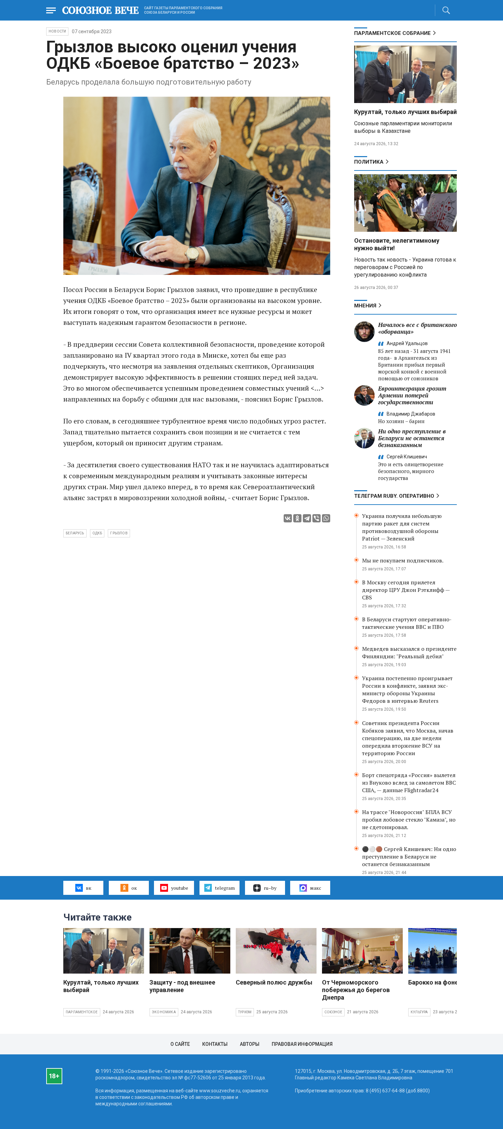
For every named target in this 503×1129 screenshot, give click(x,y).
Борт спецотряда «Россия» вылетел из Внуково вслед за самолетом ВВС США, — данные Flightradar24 (409, 782)
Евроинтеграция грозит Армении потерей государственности (412, 395)
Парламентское (82, 1012)
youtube (179, 888)
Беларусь (75, 533)
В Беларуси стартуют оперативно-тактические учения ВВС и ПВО (407, 623)
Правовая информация (302, 1044)
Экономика (164, 1012)
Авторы (249, 1044)
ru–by (270, 888)
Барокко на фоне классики (447, 982)
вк (88, 888)
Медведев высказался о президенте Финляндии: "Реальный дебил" (409, 652)
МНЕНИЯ (365, 306)
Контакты (215, 1044)
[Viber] (316, 518)
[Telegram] (307, 518)
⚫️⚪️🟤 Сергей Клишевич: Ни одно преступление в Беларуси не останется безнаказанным (409, 856)
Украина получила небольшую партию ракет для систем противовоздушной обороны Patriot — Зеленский (402, 527)
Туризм (245, 1012)
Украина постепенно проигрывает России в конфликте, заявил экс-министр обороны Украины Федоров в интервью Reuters (407, 689)
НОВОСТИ (57, 31)
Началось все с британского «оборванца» (417, 328)
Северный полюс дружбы (274, 982)
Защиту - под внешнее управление (182, 986)
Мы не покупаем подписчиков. (402, 560)
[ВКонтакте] (288, 518)
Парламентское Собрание (392, 33)
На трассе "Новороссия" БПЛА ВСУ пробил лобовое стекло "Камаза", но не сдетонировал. (408, 819)
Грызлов (118, 533)
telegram (225, 888)
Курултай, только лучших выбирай (405, 111)
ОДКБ (97, 533)
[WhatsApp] (326, 518)
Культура (419, 1012)
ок (134, 888)
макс (315, 888)
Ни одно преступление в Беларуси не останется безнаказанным (412, 438)
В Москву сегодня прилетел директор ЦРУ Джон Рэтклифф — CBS (406, 590)
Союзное (333, 1012)
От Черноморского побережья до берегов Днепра (356, 990)
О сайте (180, 1044)
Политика (369, 162)
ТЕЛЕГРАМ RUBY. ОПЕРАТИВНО (394, 496)
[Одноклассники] (297, 518)
